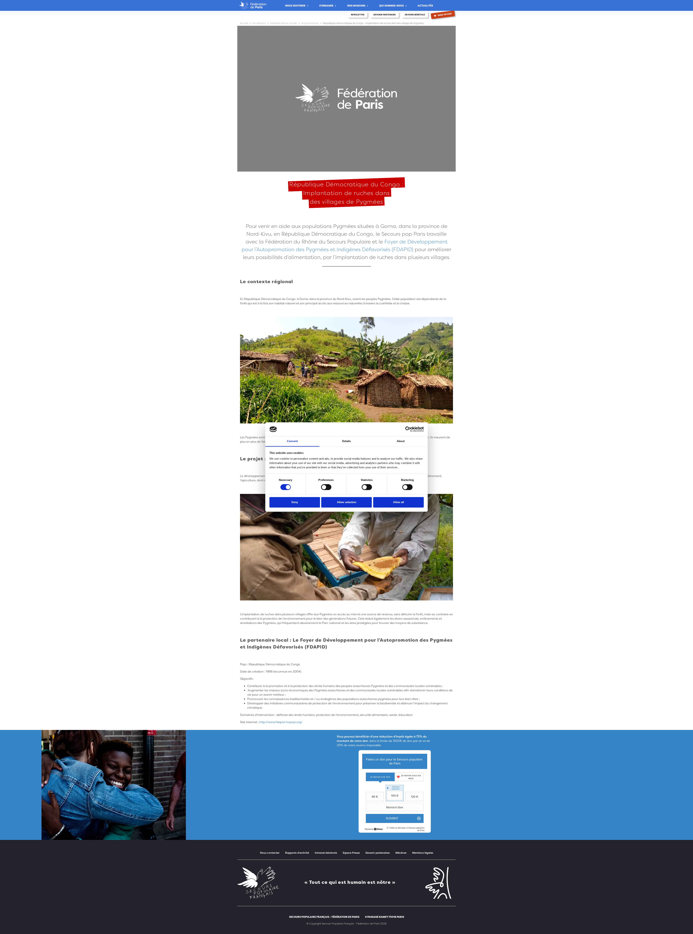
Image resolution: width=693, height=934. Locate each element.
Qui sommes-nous (391, 5)
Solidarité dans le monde (283, 23)
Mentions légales (422, 852)
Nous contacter (269, 852)
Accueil (244, 23)
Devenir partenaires (377, 852)
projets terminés (310, 23)
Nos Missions (356, 5)
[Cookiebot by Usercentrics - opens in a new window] (408, 429)
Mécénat (400, 852)
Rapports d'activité (297, 852)
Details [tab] (346, 441)
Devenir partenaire (384, 14)
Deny (294, 502)
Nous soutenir (295, 5)
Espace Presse (351, 852)
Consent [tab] (292, 441)
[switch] (326, 487)
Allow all (398, 502)
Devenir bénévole (415, 14)
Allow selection (346, 502)
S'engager (326, 5)
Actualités (425, 5)
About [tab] (401, 441)
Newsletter (357, 14)
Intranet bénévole (326, 852)
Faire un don (444, 14)
